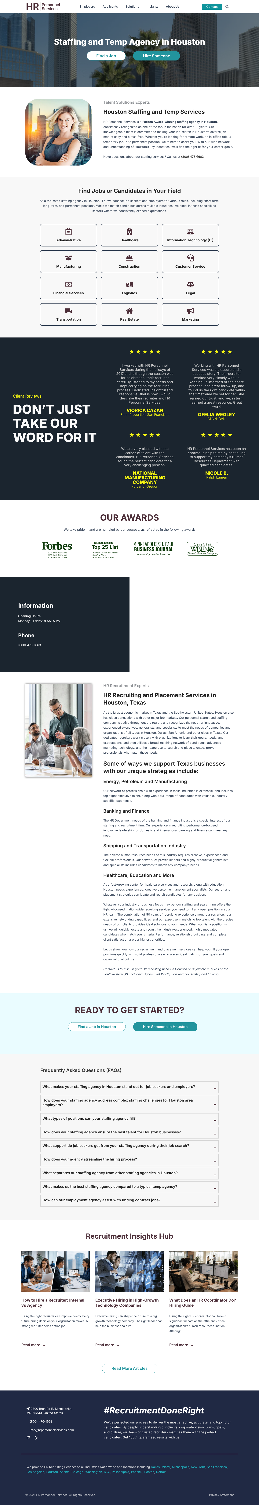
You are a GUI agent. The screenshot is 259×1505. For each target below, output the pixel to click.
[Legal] (190, 284)
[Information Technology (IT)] (190, 231)
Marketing (190, 319)
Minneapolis (180, 1467)
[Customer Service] (190, 257)
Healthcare (129, 240)
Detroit (161, 1472)
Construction (129, 266)
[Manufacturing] (68, 257)
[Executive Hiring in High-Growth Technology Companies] (129, 1271)
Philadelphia (120, 1472)
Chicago (77, 1472)
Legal (190, 293)
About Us (172, 6)
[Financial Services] (68, 284)
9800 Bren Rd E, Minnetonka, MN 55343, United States (49, 1411)
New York (198, 1467)
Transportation (68, 319)
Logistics (129, 293)
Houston (52, 1472)
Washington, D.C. (97, 1472)
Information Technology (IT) (190, 240)
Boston (149, 1472)
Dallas (155, 1467)
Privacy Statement (221, 1495)
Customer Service (190, 266)
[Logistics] (129, 284)
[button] (227, 6)
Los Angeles (35, 1472)
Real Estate (129, 319)
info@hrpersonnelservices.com (52, 1430)
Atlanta (65, 1472)
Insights (152, 6)
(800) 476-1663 (192, 157)
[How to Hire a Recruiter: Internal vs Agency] (55, 1271)
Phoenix (136, 1472)
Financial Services (68, 293)
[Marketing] (190, 310)
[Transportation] (68, 310)
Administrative (68, 240)
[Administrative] (68, 231)
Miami (166, 1467)
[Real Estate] (129, 310)
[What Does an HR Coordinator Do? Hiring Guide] (203, 1271)
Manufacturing (68, 266)
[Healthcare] (129, 231)
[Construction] (129, 257)
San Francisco (217, 1467)
